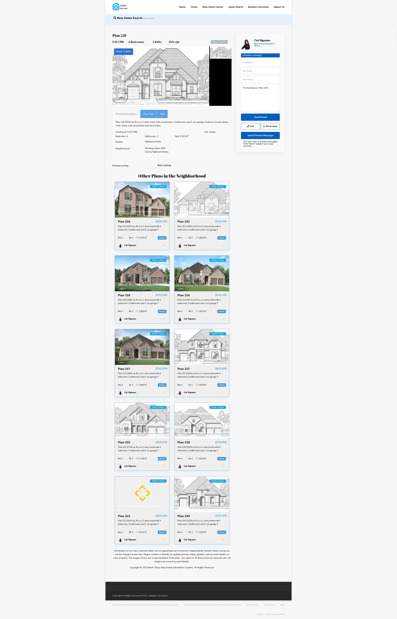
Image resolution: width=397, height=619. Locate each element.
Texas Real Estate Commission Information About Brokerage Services (145, 605)
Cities (194, 7)
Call (251, 126)
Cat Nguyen (262, 40)
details (162, 238)
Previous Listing (120, 165)
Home (182, 7)
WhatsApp (271, 126)
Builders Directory (258, 7)
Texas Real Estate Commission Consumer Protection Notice (212, 605)
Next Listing (164, 165)
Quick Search (235, 7)
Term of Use (269, 605)
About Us (279, 7)
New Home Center (213, 7)
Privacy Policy (252, 605)
